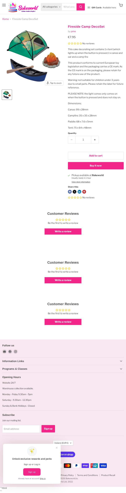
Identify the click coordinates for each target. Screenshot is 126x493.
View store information (81, 182)
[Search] (81, 6)
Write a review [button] (63, 231)
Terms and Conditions (87, 475)
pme (73, 31)
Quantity (72, 133)
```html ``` (62, 7)
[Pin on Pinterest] (84, 192)
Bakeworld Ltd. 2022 (63, 481)
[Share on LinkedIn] (79, 192)
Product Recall (108, 475)
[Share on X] (74, 192)
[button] (75, 43)
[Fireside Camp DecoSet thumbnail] (7, 95)
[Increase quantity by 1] (95, 140)
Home (5, 19)
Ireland (62, 443)
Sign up (48, 428)
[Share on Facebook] (70, 192)
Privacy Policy (67, 475)
